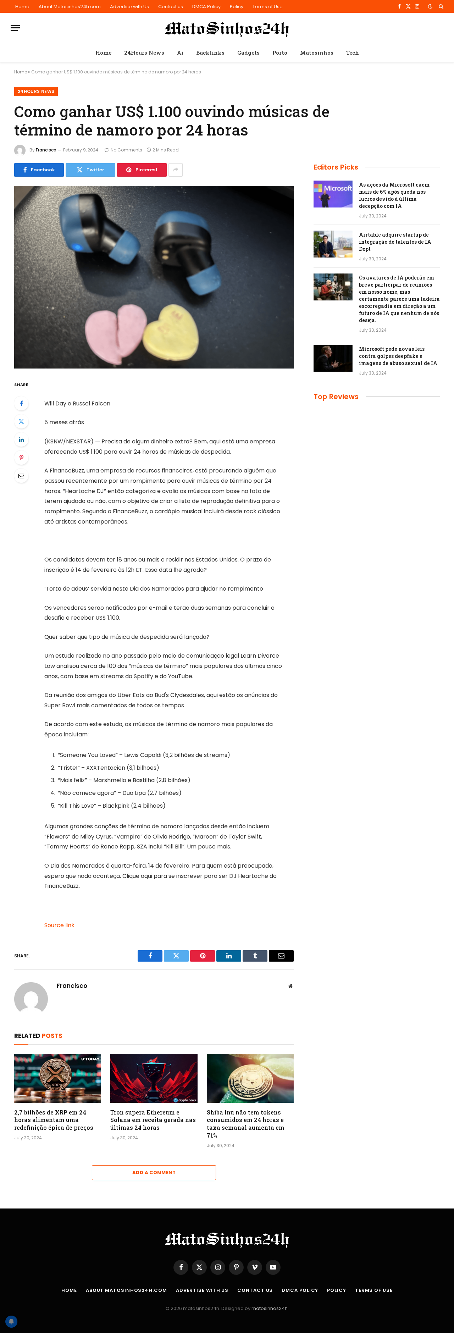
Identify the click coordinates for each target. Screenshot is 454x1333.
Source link (59, 925)
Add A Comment (154, 1172)
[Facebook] (21, 403)
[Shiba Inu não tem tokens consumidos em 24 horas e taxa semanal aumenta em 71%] (250, 1078)
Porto (279, 52)
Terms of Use (268, 6)
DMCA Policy (206, 6)
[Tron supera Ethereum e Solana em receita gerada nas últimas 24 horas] (153, 1078)
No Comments (126, 150)
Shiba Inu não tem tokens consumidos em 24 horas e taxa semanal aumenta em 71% (245, 1123)
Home (22, 6)
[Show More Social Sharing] (175, 170)
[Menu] (15, 28)
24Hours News (144, 52)
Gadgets (248, 52)
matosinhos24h (269, 1308)
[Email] (21, 476)
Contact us (170, 6)
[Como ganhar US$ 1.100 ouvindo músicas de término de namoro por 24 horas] (154, 277)
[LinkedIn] (21, 439)
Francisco (46, 150)
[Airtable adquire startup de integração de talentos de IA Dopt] (333, 244)
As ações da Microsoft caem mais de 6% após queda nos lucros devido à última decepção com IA (394, 195)
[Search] (440, 6)
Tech (352, 52)
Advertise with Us (129, 6)
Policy (236, 6)
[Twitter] (21, 421)
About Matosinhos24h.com (70, 6)
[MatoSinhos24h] (227, 27)
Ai (180, 52)
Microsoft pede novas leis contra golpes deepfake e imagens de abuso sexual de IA (398, 355)
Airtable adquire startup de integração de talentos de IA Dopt (395, 241)
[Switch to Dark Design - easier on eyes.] (430, 6)
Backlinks (210, 52)
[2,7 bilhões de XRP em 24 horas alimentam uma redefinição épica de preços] (57, 1078)
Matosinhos (316, 52)
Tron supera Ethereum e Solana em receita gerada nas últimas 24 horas (153, 1120)
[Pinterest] (21, 457)
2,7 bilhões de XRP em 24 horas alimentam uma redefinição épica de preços (53, 1120)
